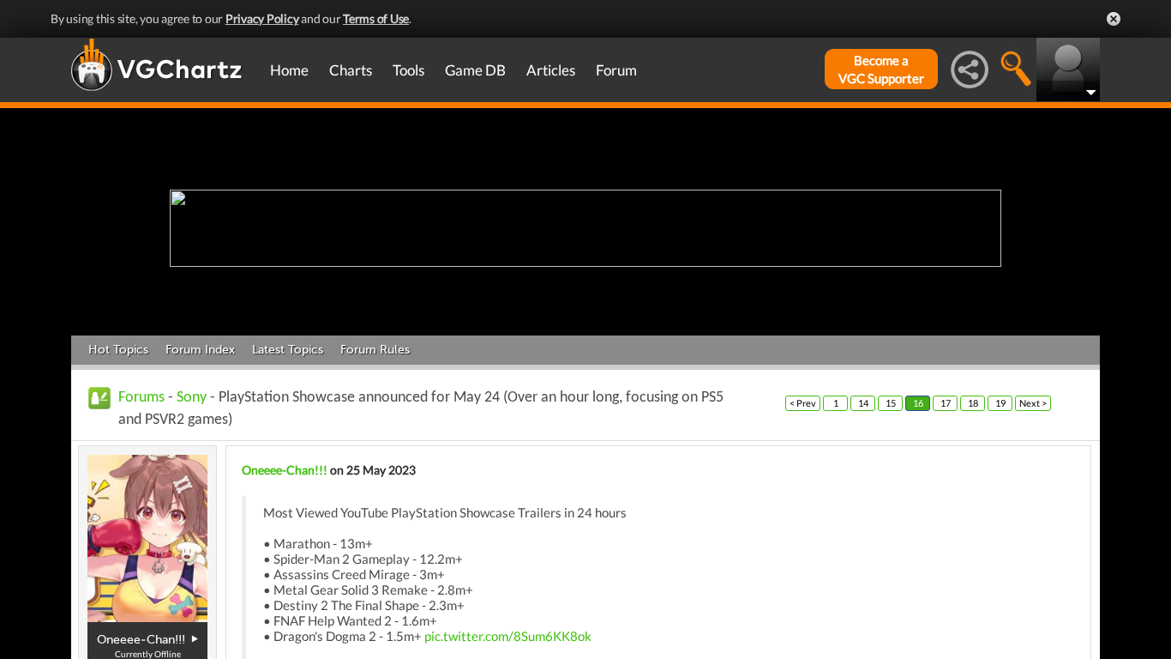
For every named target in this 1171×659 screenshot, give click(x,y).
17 (945, 402)
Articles (550, 70)
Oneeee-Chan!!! (284, 470)
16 (918, 402)
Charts (350, 70)
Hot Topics (118, 349)
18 (973, 402)
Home (289, 70)
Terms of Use (376, 18)
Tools (408, 70)
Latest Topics (287, 349)
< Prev (803, 402)
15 (891, 402)
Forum (616, 70)
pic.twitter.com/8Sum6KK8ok (508, 636)
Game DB (475, 70)
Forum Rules (375, 349)
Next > (1033, 402)
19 (1000, 402)
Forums (141, 398)
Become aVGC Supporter (881, 69)
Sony (192, 398)
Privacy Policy (262, 18)
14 (863, 402)
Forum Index (200, 349)
